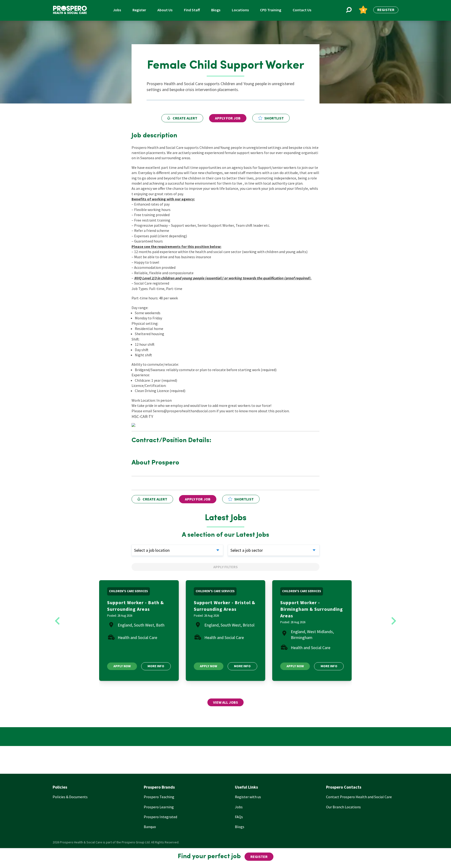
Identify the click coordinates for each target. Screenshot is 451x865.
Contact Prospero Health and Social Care (359, 796)
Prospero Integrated (160, 816)
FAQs (239, 816)
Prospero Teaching (159, 796)
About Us (164, 10)
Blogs (215, 10)
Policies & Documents (70, 796)
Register (139, 10)
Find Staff (192, 10)
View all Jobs (225, 702)
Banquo (150, 826)
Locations (240, 10)
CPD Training (270, 10)
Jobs (117, 10)
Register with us (248, 796)
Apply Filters (225, 566)
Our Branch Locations (343, 807)
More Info (156, 666)
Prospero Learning (159, 807)
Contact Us (302, 10)
